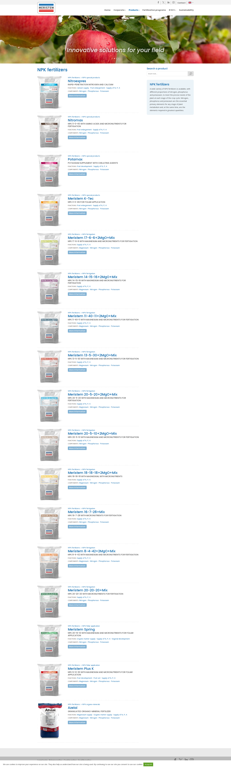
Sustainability (186, 10)
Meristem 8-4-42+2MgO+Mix (91, 551)
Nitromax (75, 120)
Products (133, 10)
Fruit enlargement (97, 88)
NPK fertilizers (74, 77)
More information (77, 95)
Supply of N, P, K (113, 88)
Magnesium (84, 248)
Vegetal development (121, 639)
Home (107, 10)
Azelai (72, 707)
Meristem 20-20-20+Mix (87, 590)
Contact (181, 3)
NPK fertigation (88, 234)
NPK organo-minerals (91, 704)
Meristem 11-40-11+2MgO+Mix (92, 316)
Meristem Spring (81, 629)
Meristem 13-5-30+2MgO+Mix (92, 355)
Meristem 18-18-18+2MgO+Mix (92, 472)
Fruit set (96, 678)
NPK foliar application (91, 626)
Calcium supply (83, 88)
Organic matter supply (86, 639)
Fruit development (84, 166)
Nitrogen (82, 91)
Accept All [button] (148, 764)
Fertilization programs (154, 10)
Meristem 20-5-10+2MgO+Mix (92, 433)
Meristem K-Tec (81, 198)
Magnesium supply (84, 714)
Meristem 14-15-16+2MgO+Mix (92, 277)
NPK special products (91, 77)
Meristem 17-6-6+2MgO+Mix (91, 237)
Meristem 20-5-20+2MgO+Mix (92, 394)
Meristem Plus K (81, 668)
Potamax (75, 159)
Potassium (104, 91)
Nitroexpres (77, 81)
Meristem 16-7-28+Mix (86, 512)
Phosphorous (93, 91)
